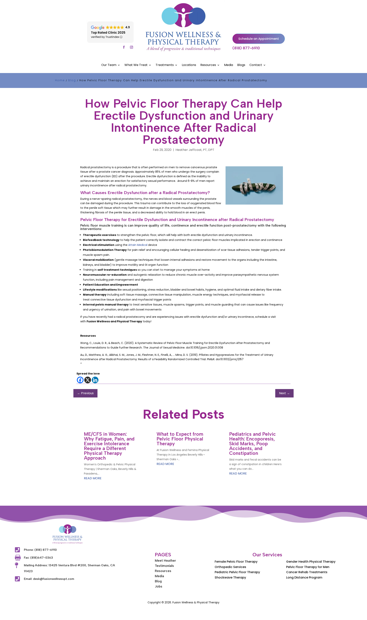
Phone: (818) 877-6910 (40, 550)
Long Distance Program (304, 577)
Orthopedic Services (230, 567)
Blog (158, 581)
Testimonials (164, 566)
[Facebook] (80, 380)
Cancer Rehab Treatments (306, 572)
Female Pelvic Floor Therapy (236, 561)
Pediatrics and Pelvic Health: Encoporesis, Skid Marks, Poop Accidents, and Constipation (252, 443)
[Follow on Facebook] (124, 47)
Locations (189, 65)
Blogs (241, 65)
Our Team (108, 65)
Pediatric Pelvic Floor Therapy (237, 572)
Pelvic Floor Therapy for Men (307, 567)
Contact (255, 65)
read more (92, 478)
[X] (87, 380)
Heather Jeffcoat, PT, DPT (194, 150)
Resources (208, 65)
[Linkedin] (95, 380)
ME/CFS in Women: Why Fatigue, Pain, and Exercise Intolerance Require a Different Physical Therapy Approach (109, 446)
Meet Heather (165, 560)
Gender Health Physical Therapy (310, 561)
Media (228, 65)
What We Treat (136, 65)
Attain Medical (137, 245)
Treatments (165, 65)
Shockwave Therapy (230, 577)
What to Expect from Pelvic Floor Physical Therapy (180, 438)
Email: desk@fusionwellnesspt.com (49, 579)
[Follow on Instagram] (131, 47)
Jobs (158, 586)
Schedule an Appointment (258, 39)
